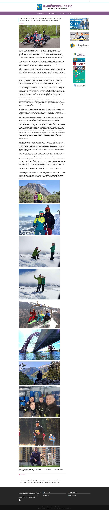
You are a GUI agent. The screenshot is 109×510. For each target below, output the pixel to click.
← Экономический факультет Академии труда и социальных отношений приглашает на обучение (40, 480)
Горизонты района (52, 13)
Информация (46, 495)
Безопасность (23, 474)
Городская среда (40, 13)
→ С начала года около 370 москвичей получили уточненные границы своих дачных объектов (39, 482)
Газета (69, 13)
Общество (62, 13)
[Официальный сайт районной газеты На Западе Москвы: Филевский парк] (54, 7)
